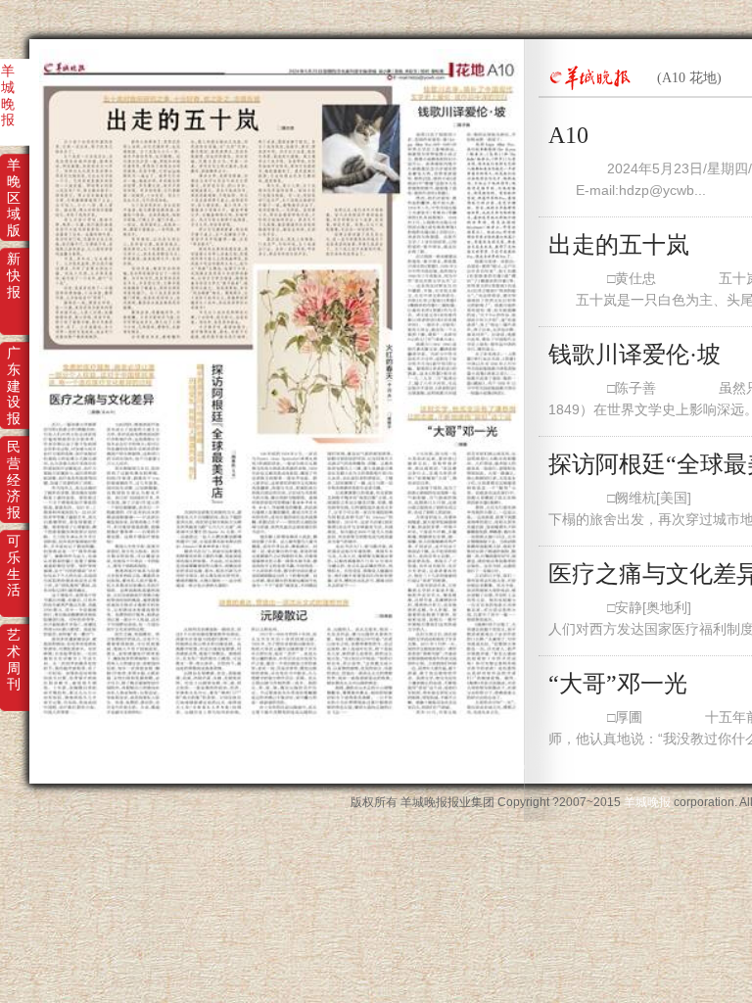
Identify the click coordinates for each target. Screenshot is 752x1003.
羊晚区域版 (14, 178)
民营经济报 (14, 460)
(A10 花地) (689, 78)
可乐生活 (14, 554)
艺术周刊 (14, 648)
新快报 (14, 272)
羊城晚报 (8, 84)
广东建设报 (14, 366)
